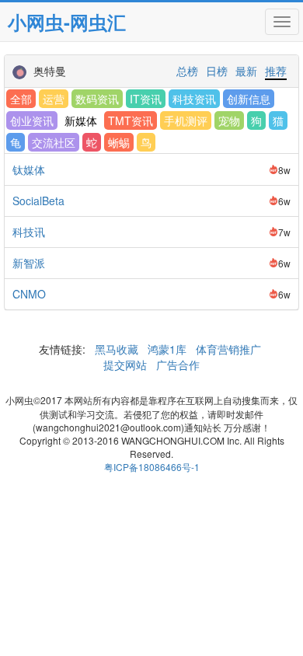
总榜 (187, 71)
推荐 (276, 71)
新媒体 (80, 120)
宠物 (229, 120)
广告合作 (176, 364)
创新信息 (248, 98)
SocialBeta (38, 200)
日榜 (217, 71)
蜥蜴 (119, 142)
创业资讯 (32, 120)
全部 (21, 98)
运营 (53, 98)
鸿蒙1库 (167, 349)
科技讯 (28, 231)
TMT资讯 (130, 120)
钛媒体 (28, 169)
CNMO (29, 294)
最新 (246, 71)
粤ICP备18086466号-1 (152, 466)
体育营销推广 (228, 349)
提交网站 (126, 364)
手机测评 (185, 120)
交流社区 (53, 142)
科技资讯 (194, 98)
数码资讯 (97, 98)
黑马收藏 (116, 349)
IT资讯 (146, 98)
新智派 (28, 262)
